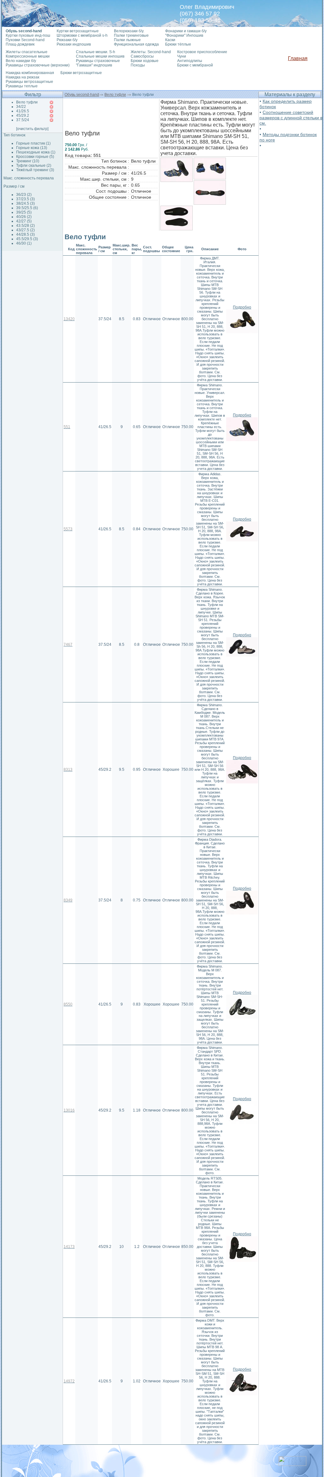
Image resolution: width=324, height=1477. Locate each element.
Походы (138, 65)
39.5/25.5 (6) (27, 208)
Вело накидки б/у (21, 61)
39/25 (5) (24, 212)
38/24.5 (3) (25, 203)
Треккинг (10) (27, 161)
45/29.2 (22, 115)
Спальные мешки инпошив (100, 56)
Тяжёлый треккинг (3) (35, 170)
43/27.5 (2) (25, 230)
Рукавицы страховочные (98, 61)
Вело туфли (115, 94)
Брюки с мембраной (195, 65)
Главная (298, 58)
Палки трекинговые (131, 35)
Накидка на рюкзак (22, 77)
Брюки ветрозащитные (81, 73)
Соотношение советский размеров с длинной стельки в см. (290, 118)
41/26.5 (22, 111)
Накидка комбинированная (30, 73)
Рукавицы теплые (22, 86)
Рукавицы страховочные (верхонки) (38, 65)
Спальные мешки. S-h (95, 52)
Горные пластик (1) (33, 143)
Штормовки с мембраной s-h (82, 35)
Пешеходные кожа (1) (35, 152)
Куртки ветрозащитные (78, 31)
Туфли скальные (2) (33, 165)
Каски (170, 40)
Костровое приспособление (202, 52)
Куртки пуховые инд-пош (28, 35)
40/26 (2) (24, 217)
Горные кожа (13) (31, 148)
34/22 (21, 106)
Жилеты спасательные (26, 52)
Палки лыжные (127, 40)
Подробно (242, 307)
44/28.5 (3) (25, 234)
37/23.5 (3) (25, 199)
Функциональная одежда (136, 44)
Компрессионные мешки (28, 56)
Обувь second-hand (82, 94)
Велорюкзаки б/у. (129, 31)
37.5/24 (22, 120)
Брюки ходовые (145, 61)
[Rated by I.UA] (292, 1464)
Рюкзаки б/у (67, 40)
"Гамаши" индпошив (94, 65)
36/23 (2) (24, 194)
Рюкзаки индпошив (74, 44)
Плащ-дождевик (20, 44)
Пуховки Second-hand (25, 40)
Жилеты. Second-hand (151, 52)
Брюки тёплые (178, 44)
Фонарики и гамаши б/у (186, 31)
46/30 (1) (24, 243)
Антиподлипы (189, 61)
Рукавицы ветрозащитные (29, 81)
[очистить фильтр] (32, 129)
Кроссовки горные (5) (35, 156)
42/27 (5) (24, 221)
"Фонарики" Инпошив (184, 35)
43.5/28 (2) (25, 225)
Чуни (181, 56)
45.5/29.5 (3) (27, 239)
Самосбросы (142, 56)
